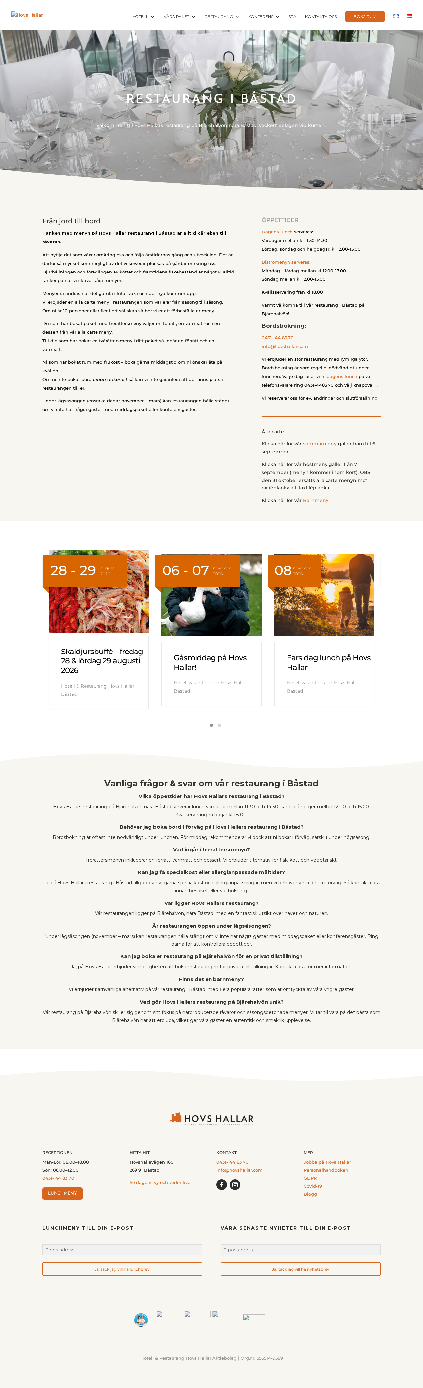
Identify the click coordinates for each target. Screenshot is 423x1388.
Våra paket (176, 16)
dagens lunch (342, 376)
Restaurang (219, 16)
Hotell (140, 16)
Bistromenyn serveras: (286, 262)
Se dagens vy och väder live (160, 1182)
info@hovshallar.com (285, 346)
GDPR (310, 1178)
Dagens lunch (277, 231)
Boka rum (365, 16)
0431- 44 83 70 (278, 337)
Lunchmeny (62, 1193)
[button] (208, 725)
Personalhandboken (326, 1170)
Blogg (310, 1194)
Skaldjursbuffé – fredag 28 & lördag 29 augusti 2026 (102, 661)
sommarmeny (320, 444)
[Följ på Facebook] (221, 1184)
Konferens (260, 16)
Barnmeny (315, 500)
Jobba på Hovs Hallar (327, 1162)
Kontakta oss (321, 16)
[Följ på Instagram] (235, 1184)
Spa (292, 16)
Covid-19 (313, 1186)
